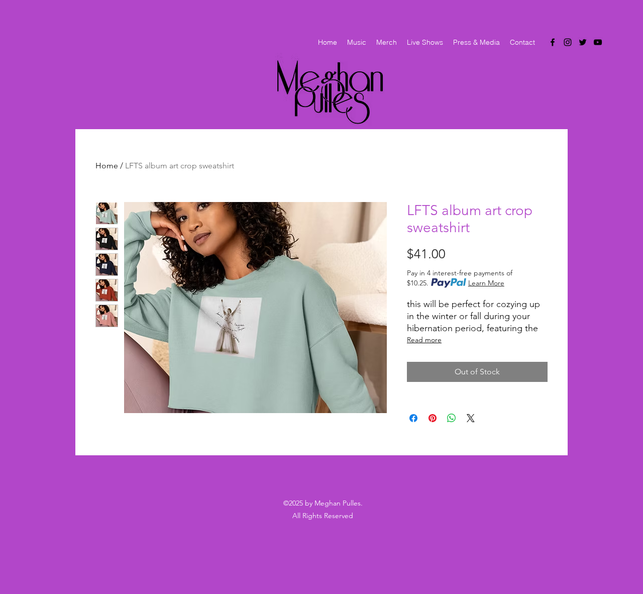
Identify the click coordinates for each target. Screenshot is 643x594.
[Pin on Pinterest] (432, 418)
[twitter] (583, 42)
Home (106, 165)
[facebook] (553, 42)
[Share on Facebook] (413, 418)
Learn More (486, 282)
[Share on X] (471, 418)
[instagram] (568, 42)
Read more (424, 339)
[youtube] (598, 42)
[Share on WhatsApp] (452, 418)
